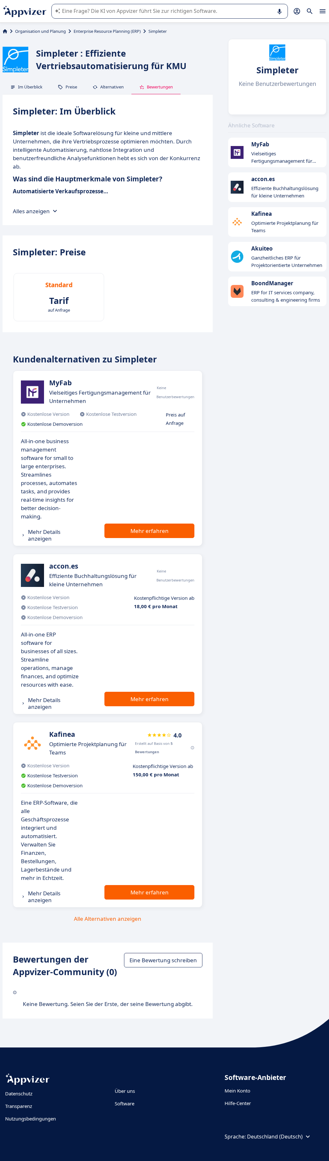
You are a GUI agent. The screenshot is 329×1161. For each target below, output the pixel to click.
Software (124, 1103)
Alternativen (112, 87)
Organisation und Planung (40, 31)
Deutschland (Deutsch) (275, 1136)
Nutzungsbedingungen (30, 1118)
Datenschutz (18, 1093)
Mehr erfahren (149, 531)
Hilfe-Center (238, 1103)
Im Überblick (30, 87)
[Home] (5, 31)
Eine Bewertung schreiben (163, 960)
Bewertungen (160, 87)
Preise (71, 87)
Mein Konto (237, 1090)
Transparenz (18, 1106)
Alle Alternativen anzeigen (107, 918)
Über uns (125, 1091)
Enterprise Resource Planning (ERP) (107, 31)
